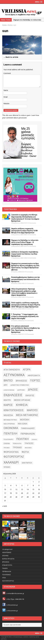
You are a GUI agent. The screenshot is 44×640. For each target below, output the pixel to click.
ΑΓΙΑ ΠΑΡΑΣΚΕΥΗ (12, 369)
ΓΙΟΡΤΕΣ (35, 380)
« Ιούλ (4, 506)
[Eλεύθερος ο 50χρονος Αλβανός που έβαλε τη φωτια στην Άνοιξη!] (31, 538)
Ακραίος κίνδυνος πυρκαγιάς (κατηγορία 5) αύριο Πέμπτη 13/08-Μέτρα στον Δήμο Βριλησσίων (24, 231)
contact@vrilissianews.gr (15, 593)
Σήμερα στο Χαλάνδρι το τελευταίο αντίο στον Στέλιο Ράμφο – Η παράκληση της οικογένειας (24, 242)
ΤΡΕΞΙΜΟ (7, 448)
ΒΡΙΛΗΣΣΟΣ (21, 380)
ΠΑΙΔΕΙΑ (5, 568)
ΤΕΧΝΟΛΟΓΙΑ (17, 443)
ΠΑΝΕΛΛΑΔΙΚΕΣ (28, 428)
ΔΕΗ (5, 385)
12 (16, 489)
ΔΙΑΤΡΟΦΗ (21, 390)
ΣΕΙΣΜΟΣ (34, 439)
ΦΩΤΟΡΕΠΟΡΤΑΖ (14, 456)
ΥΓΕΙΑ (4, 578)
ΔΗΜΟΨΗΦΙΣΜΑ (9, 390)
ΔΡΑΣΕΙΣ (33, 389)
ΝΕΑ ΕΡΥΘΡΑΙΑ (9, 424)
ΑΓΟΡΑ (26, 369)
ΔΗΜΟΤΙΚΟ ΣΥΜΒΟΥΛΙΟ (19, 385)
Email (5, 97)
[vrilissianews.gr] (22, 12)
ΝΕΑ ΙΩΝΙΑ (22, 423)
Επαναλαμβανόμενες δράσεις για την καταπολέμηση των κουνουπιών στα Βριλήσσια (25, 279)
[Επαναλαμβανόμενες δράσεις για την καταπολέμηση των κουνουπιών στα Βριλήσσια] (6, 281)
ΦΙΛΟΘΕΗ (28, 448)
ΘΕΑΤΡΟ (7, 400)
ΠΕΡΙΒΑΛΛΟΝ (28, 433)
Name (5, 90)
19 (16, 493)
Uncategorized (7, 549)
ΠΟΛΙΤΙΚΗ (22, 439)
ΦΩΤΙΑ (25, 451)
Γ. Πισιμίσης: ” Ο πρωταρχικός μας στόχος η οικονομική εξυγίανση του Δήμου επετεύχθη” (25, 316)
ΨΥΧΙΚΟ (7, 467)
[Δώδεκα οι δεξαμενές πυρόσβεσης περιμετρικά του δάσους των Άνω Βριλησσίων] (6, 255)
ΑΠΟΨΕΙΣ (5, 556)
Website (6, 103)
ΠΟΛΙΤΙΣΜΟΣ (6, 575)
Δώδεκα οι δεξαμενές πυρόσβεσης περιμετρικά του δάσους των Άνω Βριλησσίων (24, 254)
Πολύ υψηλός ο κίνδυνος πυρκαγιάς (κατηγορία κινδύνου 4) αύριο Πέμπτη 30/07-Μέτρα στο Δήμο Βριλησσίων (25, 305)
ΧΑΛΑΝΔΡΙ (11, 462)
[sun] (22, 53)
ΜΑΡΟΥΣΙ (32, 410)
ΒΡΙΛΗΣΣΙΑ (5, 562)
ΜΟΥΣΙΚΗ (24, 419)
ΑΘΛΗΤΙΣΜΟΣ (6, 552)
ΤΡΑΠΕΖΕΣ (29, 443)
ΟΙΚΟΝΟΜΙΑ (11, 428)
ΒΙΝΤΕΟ (8, 380)
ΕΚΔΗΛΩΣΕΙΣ (13, 395)
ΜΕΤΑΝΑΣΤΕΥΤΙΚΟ (10, 420)
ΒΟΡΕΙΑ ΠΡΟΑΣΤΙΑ (8, 559)
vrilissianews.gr (12, 605)
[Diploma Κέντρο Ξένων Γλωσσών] (20, 185)
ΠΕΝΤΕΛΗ (10, 433)
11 (11, 489)
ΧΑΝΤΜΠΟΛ (27, 463)
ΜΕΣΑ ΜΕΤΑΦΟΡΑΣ (27, 415)
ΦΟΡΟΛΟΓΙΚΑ (11, 451)
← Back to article (10, 57)
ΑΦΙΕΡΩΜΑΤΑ (34, 375)
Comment (7, 73)
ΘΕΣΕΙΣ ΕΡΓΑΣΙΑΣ (22, 400)
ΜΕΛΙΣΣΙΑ (8, 415)
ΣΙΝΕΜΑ (7, 443)
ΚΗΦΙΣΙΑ (22, 405)
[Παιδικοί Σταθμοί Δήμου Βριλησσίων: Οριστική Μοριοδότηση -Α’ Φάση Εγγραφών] (23, 538)
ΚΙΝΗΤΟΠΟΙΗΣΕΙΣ (14, 410)
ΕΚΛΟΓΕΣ (29, 395)
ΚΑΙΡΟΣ (8, 405)
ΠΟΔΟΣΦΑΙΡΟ (8, 439)
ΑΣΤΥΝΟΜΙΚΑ (14, 375)
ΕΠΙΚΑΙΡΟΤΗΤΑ (7, 565)
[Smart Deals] (20, 142)
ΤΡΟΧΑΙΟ (17, 447)
